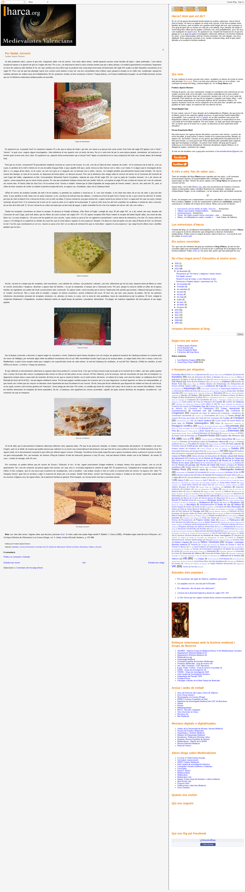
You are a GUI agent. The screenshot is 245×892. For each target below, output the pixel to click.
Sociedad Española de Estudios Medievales (195, 661)
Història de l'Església (212, 458)
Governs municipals (186, 453)
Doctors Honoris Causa (215, 426)
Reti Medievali (183, 716)
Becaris (184, 395)
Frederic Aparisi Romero (187, 346)
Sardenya (233, 533)
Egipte (187, 428)
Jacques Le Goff (216, 477)
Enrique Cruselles (219, 431)
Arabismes (210, 386)
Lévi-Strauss (216, 487)
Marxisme (237, 494)
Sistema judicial (218, 540)
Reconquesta (200, 524)
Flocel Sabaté (213, 444)
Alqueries (235, 379)
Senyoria (98, 547)
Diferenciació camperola (233, 423)
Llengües (187, 489)
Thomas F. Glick (234, 544)
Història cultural (226, 456)
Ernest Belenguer (201, 433)
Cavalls (196, 404)
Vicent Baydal (224, 559)
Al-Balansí (228, 374)
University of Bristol (235, 553)
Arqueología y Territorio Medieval (190, 733)
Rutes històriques (203, 533)
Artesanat (177, 391)
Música (225, 502)
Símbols (230, 537)
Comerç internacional (27, 547)
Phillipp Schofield (215, 515)
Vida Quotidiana (218, 561)
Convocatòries (209, 415)
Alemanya (199, 377)
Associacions (205, 391)
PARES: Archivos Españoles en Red (192, 699)
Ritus (190, 531)
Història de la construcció (207, 460)
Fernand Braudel (207, 439)
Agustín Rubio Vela (215, 374)
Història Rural (179, 469)
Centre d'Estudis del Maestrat (231, 404)
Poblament (186, 518)
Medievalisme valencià (207, 496)
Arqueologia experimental (209, 388)
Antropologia (221, 384)
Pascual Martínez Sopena (217, 511)
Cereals (185, 406)
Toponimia (213, 547)
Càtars (188, 404)
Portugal (229, 518)
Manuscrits (238, 491)
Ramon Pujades (177, 524)
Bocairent (191, 397)
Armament (177, 388)
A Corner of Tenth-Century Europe (191, 758)
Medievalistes (224, 496)
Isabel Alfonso (232, 475)
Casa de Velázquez (204, 402)
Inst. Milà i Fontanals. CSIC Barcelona (193, 666)
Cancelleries (204, 400)
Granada (200, 453)
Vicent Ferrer (176, 561)
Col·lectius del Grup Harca (188, 352)
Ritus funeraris (200, 531)
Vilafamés (230, 561)
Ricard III (228, 529)
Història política (235, 467)
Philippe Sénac (201, 515)
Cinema (212, 406)
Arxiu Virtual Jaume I (186, 695)
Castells (229, 402)
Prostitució (222, 520)
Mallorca (227, 491)
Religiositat (228, 527)
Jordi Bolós (184, 482)
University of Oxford (178, 556)
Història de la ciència (184, 460)
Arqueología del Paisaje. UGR (189, 676)
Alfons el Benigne (213, 377)
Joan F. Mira (207, 480)
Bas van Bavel (231, 393)
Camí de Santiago (178, 400)
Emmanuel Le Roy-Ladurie (188, 431)
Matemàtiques (177, 496)
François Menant (236, 446)
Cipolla (220, 406)
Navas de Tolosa (177, 504)
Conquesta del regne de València (203, 413)
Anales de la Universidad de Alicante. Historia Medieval (200, 729)
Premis (238, 518)
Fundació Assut (183, 678)
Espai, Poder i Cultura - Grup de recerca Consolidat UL (199, 668)
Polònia (214, 518)
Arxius (195, 391)
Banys (209, 393)
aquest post (192, 32)
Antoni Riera (191, 384)
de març (180, 302)
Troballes (187, 549)
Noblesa (91, 547)
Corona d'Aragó (234, 415)
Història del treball (207, 465)
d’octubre (181, 287)
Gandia (235, 448)
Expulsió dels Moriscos (230, 436)
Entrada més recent (12, 563)
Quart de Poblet (184, 522)
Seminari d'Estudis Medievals (188, 535)
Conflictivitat (235, 411)
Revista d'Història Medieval (188, 743)
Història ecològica (227, 465)
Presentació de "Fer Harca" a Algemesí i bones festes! (198, 274)
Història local (190, 467)
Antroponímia (236, 384)
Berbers (194, 395)
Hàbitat (174, 456)
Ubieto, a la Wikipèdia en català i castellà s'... (196, 217)
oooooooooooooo (184, 213)
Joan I (218, 480)
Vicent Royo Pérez (185, 362)
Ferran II (239, 439)
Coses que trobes (188, 418)
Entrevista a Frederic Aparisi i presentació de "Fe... (197, 281)
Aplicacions (200, 386)
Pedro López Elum (205, 513)
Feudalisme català (198, 441)
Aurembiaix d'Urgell (218, 391)
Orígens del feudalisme (218, 509)
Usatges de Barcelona (209, 556)
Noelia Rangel (177, 507)
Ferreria (174, 441)
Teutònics (213, 544)
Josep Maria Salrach (190, 485)
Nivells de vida (224, 504)
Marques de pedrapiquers (214, 494)
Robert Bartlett (214, 531)
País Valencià (184, 511)
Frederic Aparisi (178, 448)
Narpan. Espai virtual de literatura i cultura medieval (198, 779)
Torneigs (223, 547)
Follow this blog (208, 844)
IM (242, 472)
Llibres (215, 489)
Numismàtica (209, 507)
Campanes (191, 400)
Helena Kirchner (198, 456)
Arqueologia (189, 388)
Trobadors (177, 549)
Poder (204, 518)
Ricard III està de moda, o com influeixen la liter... (196, 279)
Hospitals (191, 472)
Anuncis (175, 386)
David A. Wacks (184, 771)
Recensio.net (182, 714)
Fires (183, 444)
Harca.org (197, 187)
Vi (194, 559)
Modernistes (201, 500)
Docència (201, 426)
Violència (187, 563)
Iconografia (202, 472)
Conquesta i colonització (231, 413)
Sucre (195, 542)
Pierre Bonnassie (230, 515)
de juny (180, 294)
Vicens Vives (212, 559)
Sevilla (191, 537)
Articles (187, 391)
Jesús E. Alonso (194, 480)
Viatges (201, 559)
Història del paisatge (187, 465)
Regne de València (196, 527)
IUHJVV (184, 477)
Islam (242, 475)
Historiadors (213, 469)
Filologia (231, 441)
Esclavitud (215, 433)
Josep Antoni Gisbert (228, 482)
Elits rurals (232, 428)
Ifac (237, 472)
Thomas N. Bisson (179, 547)
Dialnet (180, 703)
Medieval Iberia (183, 773)
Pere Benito (219, 513)
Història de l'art (195, 458)
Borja (200, 397)
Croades (226, 418)
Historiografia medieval (232, 469)
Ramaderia (224, 522)
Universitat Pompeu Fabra (215, 553)
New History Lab (184, 781)
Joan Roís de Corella (229, 480)
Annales (238, 381)
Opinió (174, 509)
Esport (233, 433)
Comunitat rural (40, 547)
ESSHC (241, 433)
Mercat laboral (207, 498)
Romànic (177, 533)
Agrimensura (201, 374)
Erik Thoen (187, 433)
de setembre (182, 289)
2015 (177, 266)
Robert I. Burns (228, 531)
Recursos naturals (228, 524)
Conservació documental (181, 415)
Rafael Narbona (211, 522)
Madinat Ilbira (177, 491)
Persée (180, 706)
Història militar (204, 467)
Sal (213, 533)
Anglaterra (226, 381)
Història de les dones (180, 463)
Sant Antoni (222, 533)
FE (192, 438)
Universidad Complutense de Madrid (216, 549)
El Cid (195, 428)
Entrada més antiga (156, 563)
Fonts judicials (235, 444)
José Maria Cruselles (209, 482)
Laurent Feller (204, 487)
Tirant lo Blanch (200, 547)
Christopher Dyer (198, 406)
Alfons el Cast (229, 377)
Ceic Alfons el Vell (209, 404)
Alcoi (189, 377)
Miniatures (232, 498)
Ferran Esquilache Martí (187, 350)
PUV (173, 522)
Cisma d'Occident (231, 406)
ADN (192, 374)
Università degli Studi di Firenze (193, 551)
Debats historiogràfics (197, 423)
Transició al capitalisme (236, 547)
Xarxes (185, 567)
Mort (184, 502)
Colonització (208, 408)
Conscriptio (182, 768)
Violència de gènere (200, 563)
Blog (182, 397)
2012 (177, 312)
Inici (84, 563)
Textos (222, 544)
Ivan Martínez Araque (186, 360)
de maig (180, 297)
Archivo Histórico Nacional (235, 386)
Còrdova (221, 415)
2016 (177, 263)
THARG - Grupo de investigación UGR (193, 672)
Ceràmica (175, 406)
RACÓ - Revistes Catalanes (188, 710)
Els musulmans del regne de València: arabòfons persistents (202, 579)
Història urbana (198, 469)
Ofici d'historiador (234, 507)
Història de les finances (224, 463)
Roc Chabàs (240, 531)
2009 (177, 320)
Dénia (217, 423)
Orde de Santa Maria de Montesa (193, 509)
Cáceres (239, 397)
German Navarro (212, 451)
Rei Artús (210, 527)
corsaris (175, 418)
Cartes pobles (187, 402)
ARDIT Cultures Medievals (188, 762)
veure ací (196, 251)
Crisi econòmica (213, 418)
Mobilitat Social (187, 500)
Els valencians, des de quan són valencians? (196, 588)
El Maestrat (203, 428)
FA (47, 547)
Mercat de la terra (191, 498)
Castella (218, 402)
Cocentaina (192, 408)
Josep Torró (206, 485)
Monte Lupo (229, 500)
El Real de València (218, 428)
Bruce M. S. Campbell (226, 397)
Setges (183, 537)
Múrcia (216, 502)
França (205, 446)
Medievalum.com (184, 777)
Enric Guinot (205, 431)
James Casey (230, 477)
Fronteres (192, 448)
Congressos (178, 413)
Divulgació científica (182, 426)
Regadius (182, 527)
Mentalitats (176, 498)
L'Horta (192, 487)
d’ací (63, 534)
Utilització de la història (230, 556)
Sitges (228, 540)
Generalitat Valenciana (180, 451)
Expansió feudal (206, 435)
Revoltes (203, 529)
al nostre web (186, 236)
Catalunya (240, 402)
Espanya (225, 433)
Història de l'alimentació (57, 547)
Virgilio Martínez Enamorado (221, 563)
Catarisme (179, 404)
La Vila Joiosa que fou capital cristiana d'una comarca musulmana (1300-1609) (209, 598)
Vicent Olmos (187, 561)
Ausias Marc (231, 391)
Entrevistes (233, 430)
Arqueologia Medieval (186, 659)
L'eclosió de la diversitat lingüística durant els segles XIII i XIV (203, 593)
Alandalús (15, 547)
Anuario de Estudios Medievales (190, 731)
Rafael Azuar (198, 522)
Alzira (189, 381)
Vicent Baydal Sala (185, 348)
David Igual (176, 423)
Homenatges (180, 472)
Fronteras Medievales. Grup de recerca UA (195, 663)
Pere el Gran (177, 515)
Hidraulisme (212, 456)
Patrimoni (233, 511)
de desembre (182, 271)
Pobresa (196, 518)
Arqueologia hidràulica (230, 388)
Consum (198, 415)
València (175, 559)
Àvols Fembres (183, 788)
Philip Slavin (189, 515)
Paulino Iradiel (188, 513)
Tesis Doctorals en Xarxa (187, 712)
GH (221, 451)
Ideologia (229, 472)
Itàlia (176, 477)
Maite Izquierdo (216, 491)
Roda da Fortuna (184, 746)
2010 (177, 318)
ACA (186, 374)
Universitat (211, 551)
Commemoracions (179, 411)
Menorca (239, 496)
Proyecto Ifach (183, 783)
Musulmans (84, 547)
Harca (183, 456)
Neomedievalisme (207, 504)
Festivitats (183, 441)
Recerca (188, 524)
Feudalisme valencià (216, 441)
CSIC (192, 421)
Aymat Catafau (188, 393)
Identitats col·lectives (216, 472)
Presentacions (186, 520)
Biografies (206, 395)
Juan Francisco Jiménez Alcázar (226, 485)
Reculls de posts (213, 524)
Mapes (174, 494)
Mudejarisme (204, 502)
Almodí (215, 379)
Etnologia (191, 436)
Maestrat (196, 491)
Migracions (221, 498)
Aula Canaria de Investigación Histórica (193, 674)
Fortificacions (192, 446)
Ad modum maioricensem (187, 760)
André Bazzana (214, 381)
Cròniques (238, 418)
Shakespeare (212, 537)
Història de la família (231, 460)
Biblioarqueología (184, 708)
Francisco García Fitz (220, 446)
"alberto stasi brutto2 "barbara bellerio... (193, 211)
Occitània (220, 507)
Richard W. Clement (180, 531)
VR (174, 566)
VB (185, 558)
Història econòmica (72, 547)
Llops (224, 489)
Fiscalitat (192, 444)
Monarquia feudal (215, 500)
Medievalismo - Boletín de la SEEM (192, 741)
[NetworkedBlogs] (208, 840)
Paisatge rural (198, 511)
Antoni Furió (177, 384)
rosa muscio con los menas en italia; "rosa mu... (197, 209)
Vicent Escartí (237, 559)
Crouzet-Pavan (181, 421)
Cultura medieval (204, 421)
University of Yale (193, 556)
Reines (219, 527)
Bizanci (217, 395)
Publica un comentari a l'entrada (17, 557)
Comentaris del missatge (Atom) (29, 568)
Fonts (223, 444)
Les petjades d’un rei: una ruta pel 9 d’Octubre (196, 584)
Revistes (193, 529)
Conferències (218, 411)
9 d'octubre (176, 374)
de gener (181, 307)
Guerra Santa (237, 453)
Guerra (226, 453)
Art (243, 388)
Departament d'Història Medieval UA (192, 655)
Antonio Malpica (206, 384)
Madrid (188, 491)
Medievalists (182, 775)
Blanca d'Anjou (229, 395)
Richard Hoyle (239, 529)
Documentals (232, 426)
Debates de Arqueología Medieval (191, 735)
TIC (190, 547)
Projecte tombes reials (205, 520)
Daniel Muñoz (235, 421)
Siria (207, 540)
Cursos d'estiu (220, 421)
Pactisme (232, 509)
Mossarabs (192, 502)
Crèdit (201, 418)
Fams (185, 439)
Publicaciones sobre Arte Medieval (191, 785)
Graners (210, 453)
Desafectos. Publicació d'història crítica (193, 737)
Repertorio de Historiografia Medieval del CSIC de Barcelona (202, 701)
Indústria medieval (183, 475)
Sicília (222, 537)
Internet (208, 475)
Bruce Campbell (211, 397)
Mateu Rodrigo (190, 496)
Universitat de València (192, 553)
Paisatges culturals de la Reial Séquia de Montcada (198, 680)
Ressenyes (182, 529)
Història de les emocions (203, 463)
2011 (177, 315)
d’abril (179, 300)
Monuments (240, 500)
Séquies (174, 537)
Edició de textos (177, 428)
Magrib (206, 491)
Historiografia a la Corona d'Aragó (191, 697)
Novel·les (198, 507)
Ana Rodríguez (200, 381)
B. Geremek (200, 393)
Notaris (189, 507)
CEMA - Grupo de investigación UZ (191, 670)
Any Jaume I (186, 386)
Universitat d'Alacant (226, 551)
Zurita (199, 567)
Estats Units (179, 436)
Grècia (218, 453)
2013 (177, 310)
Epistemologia (176, 433)
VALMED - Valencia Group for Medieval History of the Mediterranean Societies (209, 651)
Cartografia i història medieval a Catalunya (194, 766)
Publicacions (234, 520)
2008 (177, 323)
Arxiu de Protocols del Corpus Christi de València (197, 693)
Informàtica (197, 475)
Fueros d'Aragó (205, 448)
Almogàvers (225, 379)
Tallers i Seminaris (209, 542)
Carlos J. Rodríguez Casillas (222, 400)
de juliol (180, 292)
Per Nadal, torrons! (18, 53)
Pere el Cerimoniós (233, 513)
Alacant (238, 374)
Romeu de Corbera (188, 533)
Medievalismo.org (184, 657)
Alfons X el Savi (203, 379)
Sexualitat (200, 537)
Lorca (239, 489)
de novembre (182, 284)
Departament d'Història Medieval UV (192, 653)
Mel (232, 496)
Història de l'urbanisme (234, 458)
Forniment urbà (178, 446)
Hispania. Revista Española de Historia (193, 739)
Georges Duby (198, 451)
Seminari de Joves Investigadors (217, 535)
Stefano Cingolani (181, 542)
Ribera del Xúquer (216, 529)
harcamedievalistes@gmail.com (230, 151)
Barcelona (218, 393)
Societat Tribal (238, 540)
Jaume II (181, 480)
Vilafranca (240, 561)
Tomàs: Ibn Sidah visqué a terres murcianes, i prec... (199, 215)
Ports (222, 518)
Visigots (238, 563)
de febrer (181, 305)
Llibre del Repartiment (201, 489)
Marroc (228, 494)
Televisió (194, 544)
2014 (177, 269)
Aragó (221, 386)
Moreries (177, 502)
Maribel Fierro (198, 494)
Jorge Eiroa (195, 482)
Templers (204, 544)
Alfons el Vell (188, 379)
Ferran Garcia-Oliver (224, 439)
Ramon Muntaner (236, 522)
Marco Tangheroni (185, 494)
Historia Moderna (218, 467)
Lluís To (232, 489)
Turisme (196, 549)
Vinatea (177, 563)
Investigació (219, 475)
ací (224, 234)
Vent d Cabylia (202, 117)
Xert (192, 567)
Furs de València (221, 448)
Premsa (175, 520)
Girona (231, 451)
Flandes (202, 444)
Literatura (227, 487)
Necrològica (191, 504)
